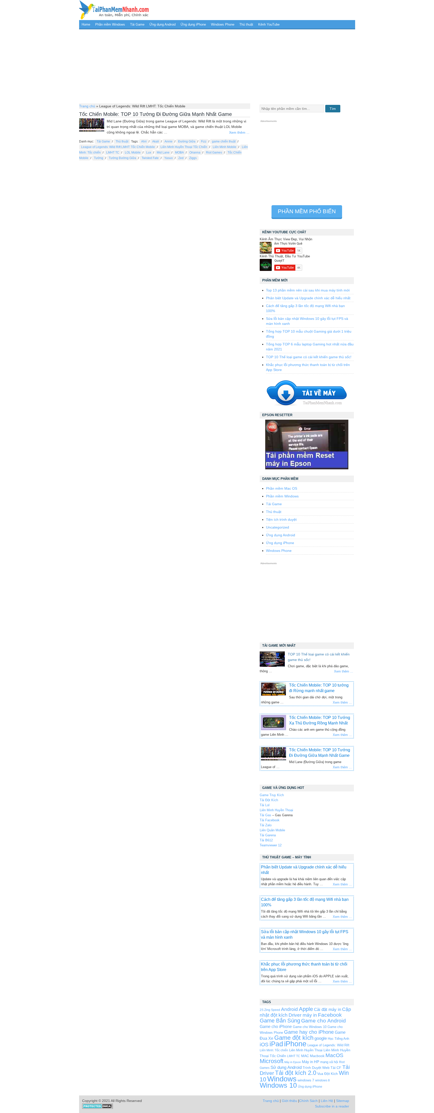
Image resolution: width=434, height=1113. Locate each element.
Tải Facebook (270, 820)
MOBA (179, 152)
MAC (305, 1056)
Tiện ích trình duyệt (281, 519)
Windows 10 (278, 1085)
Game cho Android (323, 1020)
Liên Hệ (327, 1101)
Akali (155, 141)
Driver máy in (303, 1015)
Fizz (203, 141)
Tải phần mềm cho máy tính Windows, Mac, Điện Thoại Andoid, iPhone (114, 10)
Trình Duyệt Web (316, 1068)
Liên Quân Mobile (272, 830)
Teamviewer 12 (271, 845)
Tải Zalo (266, 825)
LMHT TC (112, 152)
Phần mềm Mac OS (281, 488)
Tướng (98, 158)
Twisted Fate (150, 158)
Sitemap (342, 1101)
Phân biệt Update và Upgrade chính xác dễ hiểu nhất (308, 298)
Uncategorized (277, 527)
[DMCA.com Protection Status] (97, 1108)
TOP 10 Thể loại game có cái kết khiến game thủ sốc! (308, 357)
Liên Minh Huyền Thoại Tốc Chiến (183, 147)
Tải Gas (265, 815)
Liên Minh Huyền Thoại (276, 810)
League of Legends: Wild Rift (328, 1045)
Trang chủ (87, 106)
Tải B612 (266, 840)
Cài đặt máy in (327, 1009)
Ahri (144, 141)
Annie (169, 141)
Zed (181, 158)
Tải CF (336, 1068)
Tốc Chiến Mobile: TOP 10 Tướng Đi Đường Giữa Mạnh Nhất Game (155, 114)
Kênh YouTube (269, 24)
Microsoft (271, 1061)
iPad (276, 1044)
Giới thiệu (289, 1101)
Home (86, 24)
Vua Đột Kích (327, 1074)
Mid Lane (163, 152)
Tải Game (137, 24)
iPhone (295, 1044)
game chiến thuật (224, 141)
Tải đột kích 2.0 (295, 1072)
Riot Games (214, 152)
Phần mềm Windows (110, 24)
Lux (148, 152)
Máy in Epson (292, 1062)
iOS (264, 1044)
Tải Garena (268, 835)
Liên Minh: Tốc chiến (274, 1050)
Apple (306, 1009)
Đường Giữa (186, 141)
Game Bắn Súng (280, 1020)
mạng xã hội (329, 1062)
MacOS (334, 1055)
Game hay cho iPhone (309, 1032)
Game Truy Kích (272, 795)
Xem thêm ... (239, 132)
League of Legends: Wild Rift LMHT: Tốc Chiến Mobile (118, 147)
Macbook (317, 1056)
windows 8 (322, 1080)
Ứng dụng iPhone (193, 24)
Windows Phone (222, 24)
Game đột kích (293, 1037)
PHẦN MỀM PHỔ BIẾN (307, 211)
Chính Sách (308, 1101)
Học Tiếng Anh (338, 1039)
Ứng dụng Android (162, 24)
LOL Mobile (133, 152)
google (320, 1038)
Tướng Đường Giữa (122, 158)
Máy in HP (310, 1062)
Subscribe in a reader (332, 1106)
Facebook (330, 1015)
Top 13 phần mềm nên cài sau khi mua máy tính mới (308, 290)
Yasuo (168, 158)
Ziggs (193, 158)
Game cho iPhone (276, 1026)
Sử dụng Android (286, 1067)
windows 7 (306, 1080)
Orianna (194, 152)
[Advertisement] (217, 66)
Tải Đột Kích (269, 800)
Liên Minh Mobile (224, 147)
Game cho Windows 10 (310, 1027)
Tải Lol (264, 805)
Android (289, 1009)
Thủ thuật (246, 24)
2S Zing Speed (270, 1009)
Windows (282, 1079)
